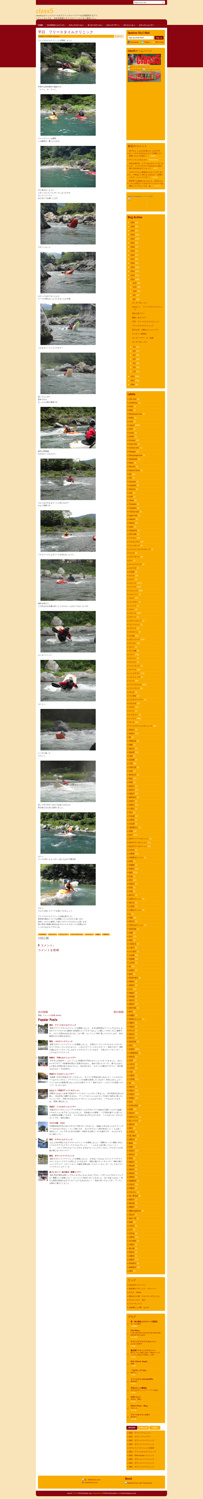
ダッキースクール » (95, 25)
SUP (131, 497)
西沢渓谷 (132, 1008)
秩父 (131, 1102)
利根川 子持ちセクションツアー (62, 1058)
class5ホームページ (137, 1285)
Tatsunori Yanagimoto (135, 196)
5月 (134, 355)
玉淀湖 (132, 824)
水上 (131, 989)
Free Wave (135, 1330)
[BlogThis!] (42, 938)
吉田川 (132, 801)
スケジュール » (129, 25)
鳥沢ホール (133, 1117)
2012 (133, 279)
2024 (133, 231)
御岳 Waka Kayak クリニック (141, 1455)
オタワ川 (132, 568)
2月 (134, 367)
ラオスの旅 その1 (57, 1123)
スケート (132, 617)
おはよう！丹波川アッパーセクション (64, 1090)
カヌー (132, 579)
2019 (133, 251)
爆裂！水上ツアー (139, 318)
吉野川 (132, 805)
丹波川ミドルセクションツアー (61, 1074)
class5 (44, 11)
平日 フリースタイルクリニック (65, 32)
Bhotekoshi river (135, 414)
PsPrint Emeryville (110, 1493)
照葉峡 (132, 959)
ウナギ (132, 553)
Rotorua (132, 489)
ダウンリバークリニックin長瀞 (141, 1448)
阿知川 (132, 730)
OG (130, 478)
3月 (134, 363)
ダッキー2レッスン (139, 342)
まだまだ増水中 (136, 1344)
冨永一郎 (132, 1218)
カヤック (52, 934)
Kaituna (132, 440)
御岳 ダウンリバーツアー (140, 1437)
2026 (133, 222)
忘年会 (132, 1233)
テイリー (132, 658)
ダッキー (132, 643)
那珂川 (132, 1154)
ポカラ (132, 692)
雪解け (132, 1023)
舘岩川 (132, 790)
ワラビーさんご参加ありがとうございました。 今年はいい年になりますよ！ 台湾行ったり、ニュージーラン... (146, 174)
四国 (131, 918)
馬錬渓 (132, 1188)
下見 (131, 763)
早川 (131, 1045)
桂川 (131, 835)
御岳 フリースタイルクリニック (62, 1025)
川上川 (132, 1030)
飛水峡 (132, 1203)
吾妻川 (132, 869)
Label (155, 1428)
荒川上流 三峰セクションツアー (145, 330)
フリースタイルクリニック (143, 326)
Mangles (132, 452)
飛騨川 (132, 1207)
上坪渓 (132, 963)
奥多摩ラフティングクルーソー (143, 1350)
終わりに (134, 1373)
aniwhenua (133, 403)
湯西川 (132, 1139)
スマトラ (132, 628)
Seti (130, 493)
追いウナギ (133, 1121)
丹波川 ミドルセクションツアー (62, 1107)
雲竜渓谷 (132, 741)
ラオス (132, 707)
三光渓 (132, 906)
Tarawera (132, 504)
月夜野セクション (136, 858)
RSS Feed (159, 42)
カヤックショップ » (146, 25)
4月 (134, 359)
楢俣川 (132, 1162)
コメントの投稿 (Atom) (52, 1015)
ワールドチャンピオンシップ (140, 726)
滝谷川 (132, 1087)
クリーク (132, 587)
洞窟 (131, 1147)
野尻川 (132, 1252)
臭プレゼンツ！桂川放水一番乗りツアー (65, 1172)
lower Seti (133, 444)
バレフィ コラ (134, 677)
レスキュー (133, 715)
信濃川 (132, 970)
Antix (131, 406)
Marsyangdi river (135, 455)
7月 (134, 347)
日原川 (132, 1184)
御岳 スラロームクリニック (61, 1139)
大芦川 (132, 1064)
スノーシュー (134, 624)
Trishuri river (134, 512)
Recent (131, 1428)
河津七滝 (132, 767)
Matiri (131, 463)
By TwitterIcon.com (90, 1482)
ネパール (132, 669)
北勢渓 (132, 1237)
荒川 (131, 880)
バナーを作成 (147, 196)
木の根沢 (132, 1241)
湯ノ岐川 (132, 1136)
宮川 (131, 812)
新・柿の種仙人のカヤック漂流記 (144, 1321)
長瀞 (131, 1109)
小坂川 (132, 948)
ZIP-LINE (133, 534)
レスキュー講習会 (139, 334)
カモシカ (134, 1408)
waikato (132, 519)
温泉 (131, 756)
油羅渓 (132, 1256)
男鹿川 (132, 1098)
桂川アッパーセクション (139, 839)
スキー (132, 609)
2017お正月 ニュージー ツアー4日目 (144, 1390)
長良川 (132, 1113)
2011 (133, 376)
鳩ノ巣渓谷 (133, 1196)
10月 (135, 291)
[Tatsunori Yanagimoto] (137, 209)
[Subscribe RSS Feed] (153, 42)
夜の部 (132, 1248)
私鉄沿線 (132, 929)
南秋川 (132, 1169)
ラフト (132, 711)
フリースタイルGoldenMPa (142, 1379)
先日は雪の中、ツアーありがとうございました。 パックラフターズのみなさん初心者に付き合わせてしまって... (146, 165)
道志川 (132, 1151)
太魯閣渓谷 (133, 1053)
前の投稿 (119, 1012)
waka (131, 527)
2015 (133, 267)
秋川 (131, 936)
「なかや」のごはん (139, 1370)
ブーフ (132, 681)
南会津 (132, 1166)
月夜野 (132, 854)
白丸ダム (132, 1192)
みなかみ (132, 703)
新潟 (131, 974)
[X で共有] (44, 938)
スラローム (133, 632)
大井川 (132, 1068)
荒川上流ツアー (138, 313)
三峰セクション (135, 910)
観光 (131, 778)
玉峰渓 (132, 820)
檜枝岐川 (132, 1267)
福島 (131, 1222)
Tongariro (132, 508)
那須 (131, 1158)
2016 (133, 263)
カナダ (132, 576)
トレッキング (134, 666)
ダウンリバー (134, 639)
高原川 (132, 884)
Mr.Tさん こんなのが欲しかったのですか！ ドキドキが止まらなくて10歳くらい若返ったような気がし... (145, 153)
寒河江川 (132, 775)
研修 (131, 861)
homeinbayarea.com (128, 1493)
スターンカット (135, 621)
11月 (135, 287)
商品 (131, 940)
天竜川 (132, 1132)
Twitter (146, 42)
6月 (134, 351)
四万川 (132, 921)
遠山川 (132, 748)
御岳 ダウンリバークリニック (61, 1156)
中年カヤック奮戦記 (139, 1388)
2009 (133, 385)
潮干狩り (134, 1417)
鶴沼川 (132, 1124)
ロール (132, 722)
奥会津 (132, 752)
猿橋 (131, 745)
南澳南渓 (132, 1181)
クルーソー (133, 594)
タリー (132, 647)
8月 (134, 299)
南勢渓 (132, 1177)
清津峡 (132, 997)
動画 (131, 1143)
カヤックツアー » (112, 25)
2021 (133, 243)
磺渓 (131, 1271)
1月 (134, 371)
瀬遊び (132, 993)
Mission (132, 466)
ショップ (132, 606)
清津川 (132, 1000)
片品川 (132, 1226)
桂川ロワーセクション (138, 846)
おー (131, 560)
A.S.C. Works (135, 1292)
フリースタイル (76, 934)
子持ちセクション (136, 925)
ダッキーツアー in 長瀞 (142, 338)
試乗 (131, 933)
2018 (133, 255)
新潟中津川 (133, 978)
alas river (132, 399)
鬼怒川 (132, 794)
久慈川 (132, 809)
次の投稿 (43, 1012)
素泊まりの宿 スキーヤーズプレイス (144, 1296)
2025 (133, 226)
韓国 (131, 782)
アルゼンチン (134, 542)
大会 (131, 1072)
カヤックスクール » (76, 25)
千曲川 (132, 1027)
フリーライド (134, 688)
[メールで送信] (39, 938)
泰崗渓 (132, 1057)
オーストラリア (135, 564)
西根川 (132, 1004)
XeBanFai (133, 530)
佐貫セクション (135, 899)
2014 (133, 271)
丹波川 (132, 1094)
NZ (130, 474)
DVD (131, 429)
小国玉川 (132, 944)
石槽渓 (132, 1015)
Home (40, 25)
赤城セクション (135, 1019)
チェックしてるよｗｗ (138, 160)
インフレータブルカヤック (140, 549)
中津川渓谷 (133, 1106)
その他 (132, 636)
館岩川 (132, 786)
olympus (132, 482)
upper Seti (133, 515)
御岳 (97, 934)
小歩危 (132, 955)
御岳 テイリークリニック (140, 1433)
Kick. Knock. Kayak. (139, 1361)
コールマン (133, 602)
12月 (135, 283)
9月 (134, 295)
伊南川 (132, 733)
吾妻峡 (132, 865)
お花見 (132, 572)
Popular (143, 1428)
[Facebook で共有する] (47, 938)
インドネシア (134, 546)
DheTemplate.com (85, 1493)
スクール (132, 613)
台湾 (131, 1060)
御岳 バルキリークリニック (61, 1041)
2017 (133, 259)
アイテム (132, 538)
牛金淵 (132, 816)
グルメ (132, 598)
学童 (131, 771)
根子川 (132, 895)
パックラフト (134, 673)
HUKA (131, 437)
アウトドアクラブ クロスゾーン (143, 1342)
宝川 (131, 1230)
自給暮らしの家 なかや (139, 1307)
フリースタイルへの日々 (140, 1415)
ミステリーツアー (136, 700)
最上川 (132, 903)
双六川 (132, 1038)
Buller (131, 418)
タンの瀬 (132, 651)
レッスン (89, 934)
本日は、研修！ (136, 1399)
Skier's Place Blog (139, 1406)
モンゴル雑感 (136, 1324)
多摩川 (106, 934)
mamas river (134, 448)
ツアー (132, 655)
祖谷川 (132, 1034)
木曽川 (132, 1245)
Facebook (135, 42)
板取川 (132, 1199)
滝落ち (132, 1090)
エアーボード (134, 557)
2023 (133, 235)
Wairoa (132, 523)
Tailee (131, 500)
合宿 (131, 891)
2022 (133, 239)
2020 (133, 247)
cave (131, 421)
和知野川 (132, 1263)
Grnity (131, 433)
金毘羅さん (133, 827)
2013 (133, 275)
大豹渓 (132, 1075)
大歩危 (132, 1079)
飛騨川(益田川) (135, 1211)
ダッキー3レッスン (139, 303)
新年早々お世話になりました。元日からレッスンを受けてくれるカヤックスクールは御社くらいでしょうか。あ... (146, 183)
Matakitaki (133, 459)
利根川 (132, 1260)
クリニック (63, 934)
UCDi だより (136, 1397)
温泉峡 (132, 760)
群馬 (131, 831)
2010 (133, 381)
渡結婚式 (134, 1381)
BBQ (131, 410)
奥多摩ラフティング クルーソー (142, 1289)
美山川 (132, 1215)
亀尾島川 (132, 797)
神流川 (132, 985)
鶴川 (131, 1128)
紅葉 (131, 876)
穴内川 (132, 850)
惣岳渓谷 (132, 1042)
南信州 (132, 1173)
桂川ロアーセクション (138, 842)
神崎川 (132, 981)
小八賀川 (132, 951)
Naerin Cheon (134, 470)
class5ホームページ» (56, 25)
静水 (131, 1012)
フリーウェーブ (135, 1304)
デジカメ (132, 662)
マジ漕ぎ (132, 696)
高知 (131, 887)
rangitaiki (132, 485)
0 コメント (118, 36)
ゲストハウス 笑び (137, 1300)
